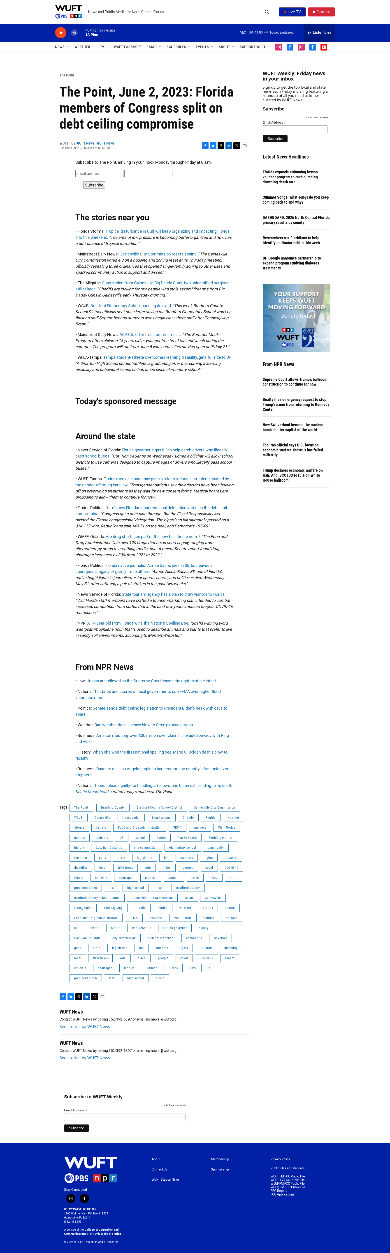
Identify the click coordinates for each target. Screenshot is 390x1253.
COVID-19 (232, 867)
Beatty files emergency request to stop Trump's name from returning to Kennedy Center (296, 404)
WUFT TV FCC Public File (288, 1180)
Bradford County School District (159, 807)
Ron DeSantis (187, 837)
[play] (60, 32)
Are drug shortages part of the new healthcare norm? (153, 536)
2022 (214, 878)
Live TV (294, 11)
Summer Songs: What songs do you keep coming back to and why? (296, 200)
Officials (101, 878)
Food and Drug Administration (140, 827)
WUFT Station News (166, 1179)
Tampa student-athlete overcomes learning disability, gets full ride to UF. (167, 357)
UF (122, 837)
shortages (126, 878)
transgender (131, 817)
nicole (160, 888)
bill (166, 858)
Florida (211, 817)
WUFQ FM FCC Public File (288, 1187)
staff (112, 888)
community (216, 847)
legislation (144, 858)
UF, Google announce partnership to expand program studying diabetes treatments (292, 263)
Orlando (188, 817)
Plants (79, 878)
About (156, 1159)
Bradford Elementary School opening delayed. (131, 305)
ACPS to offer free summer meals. (151, 334)
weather (233, 817)
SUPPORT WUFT (253, 47)
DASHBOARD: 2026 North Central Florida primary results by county (296, 220)
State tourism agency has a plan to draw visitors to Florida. (173, 594)
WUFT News (85, 143)
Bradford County (113, 807)
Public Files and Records (288, 1168)
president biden (85, 888)
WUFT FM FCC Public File (288, 1176)
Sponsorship (220, 1169)
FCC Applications (283, 1194)
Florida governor (220, 837)
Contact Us (159, 1169)
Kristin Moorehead (91, 791)
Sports (161, 837)
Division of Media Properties (101, 1242)
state (121, 858)
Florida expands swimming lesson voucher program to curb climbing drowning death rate (290, 177)
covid (209, 867)
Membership (220, 1159)
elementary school (182, 847)
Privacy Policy (280, 1159)
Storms (79, 827)
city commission (146, 847)
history (79, 847)
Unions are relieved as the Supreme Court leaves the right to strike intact (151, 680)
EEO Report (279, 1191)
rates (195, 878)
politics (79, 837)
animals (102, 837)
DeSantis (231, 858)
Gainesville (103, 817)
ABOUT (224, 47)
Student (174, 878)
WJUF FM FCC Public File (288, 1183)
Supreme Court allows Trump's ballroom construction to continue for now (295, 382)
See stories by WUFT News (85, 1026)
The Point (67, 75)
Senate (101, 827)
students (186, 858)
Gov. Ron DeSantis (109, 847)
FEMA (177, 827)
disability (81, 867)
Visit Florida (227, 827)
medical (151, 878)
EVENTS (202, 47)
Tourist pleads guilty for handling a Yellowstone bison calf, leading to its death (163, 785)
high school (135, 888)
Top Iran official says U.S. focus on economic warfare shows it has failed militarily (293, 450)
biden (167, 867)
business (199, 827)
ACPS (233, 878)
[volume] (74, 33)
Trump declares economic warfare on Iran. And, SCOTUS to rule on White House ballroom (293, 475)
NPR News (125, 867)
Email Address (274, 122)
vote (148, 867)
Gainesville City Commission (214, 807)
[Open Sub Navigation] (68, 47)
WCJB (78, 817)
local (102, 867)
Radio (151, 47)
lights (209, 858)
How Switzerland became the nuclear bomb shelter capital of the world (293, 427)
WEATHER (82, 47)
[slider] (81, 32)
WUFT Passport (128, 47)
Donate (323, 11)
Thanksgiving (161, 817)
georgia (188, 867)
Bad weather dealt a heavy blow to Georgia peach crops (144, 724)
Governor (80, 858)
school (140, 837)
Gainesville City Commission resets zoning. (158, 254)
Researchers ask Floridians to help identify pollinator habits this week (291, 240)
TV (102, 47)
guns (102, 858)
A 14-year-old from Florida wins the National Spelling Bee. (138, 623)
